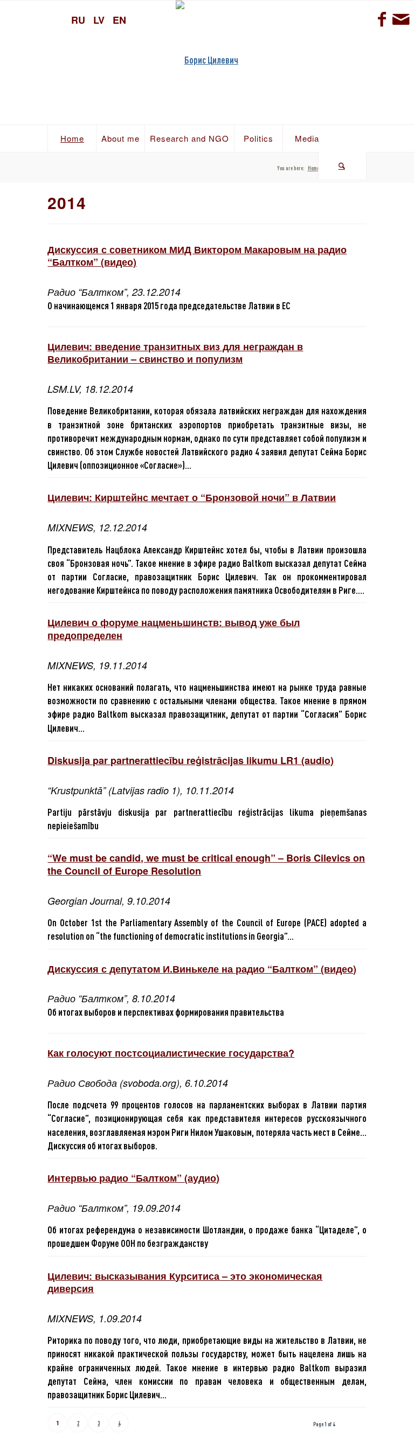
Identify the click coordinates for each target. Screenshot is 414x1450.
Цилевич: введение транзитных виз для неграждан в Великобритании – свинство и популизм (175, 352)
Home (313, 167)
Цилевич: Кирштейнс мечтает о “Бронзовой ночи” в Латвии (191, 497)
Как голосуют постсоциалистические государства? (170, 1053)
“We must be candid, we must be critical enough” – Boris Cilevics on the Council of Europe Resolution (206, 864)
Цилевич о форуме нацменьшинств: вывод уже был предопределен (173, 628)
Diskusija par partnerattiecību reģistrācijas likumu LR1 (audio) (190, 760)
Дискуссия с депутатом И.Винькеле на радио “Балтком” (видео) (201, 969)
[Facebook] (382, 19)
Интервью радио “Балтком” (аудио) (133, 1178)
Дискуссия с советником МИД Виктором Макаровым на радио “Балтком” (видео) (197, 255)
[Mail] (400, 19)
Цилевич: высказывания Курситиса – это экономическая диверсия (184, 1282)
